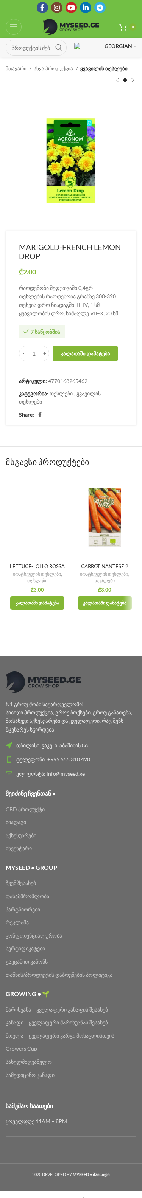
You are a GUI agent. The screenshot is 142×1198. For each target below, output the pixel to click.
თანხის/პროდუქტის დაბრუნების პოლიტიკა (59, 975)
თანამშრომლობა (27, 896)
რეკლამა (17, 922)
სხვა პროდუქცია (54, 68)
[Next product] (132, 80)
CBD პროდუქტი (25, 809)
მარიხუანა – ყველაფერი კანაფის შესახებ (57, 1009)
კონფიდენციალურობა (34, 935)
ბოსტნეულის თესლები (37, 574)
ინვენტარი (19, 848)
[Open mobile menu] (13, 26)
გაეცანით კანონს (27, 961)
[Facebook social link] (42, 7)
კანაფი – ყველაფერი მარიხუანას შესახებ (57, 1022)
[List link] (71, 745)
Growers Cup (21, 1048)
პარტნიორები (23, 909)
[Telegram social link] (100, 7)
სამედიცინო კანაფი (30, 1075)
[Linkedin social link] (85, 7)
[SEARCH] (59, 48)
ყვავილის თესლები (104, 68)
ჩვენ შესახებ (21, 883)
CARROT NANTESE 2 (104, 566)
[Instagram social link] (56, 7)
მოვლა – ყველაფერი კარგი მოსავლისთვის (60, 1035)
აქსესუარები (21, 835)
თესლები (61, 393)
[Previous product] (117, 80)
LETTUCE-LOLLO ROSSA (37, 566)
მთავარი (17, 68)
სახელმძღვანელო (29, 1062)
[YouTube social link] (71, 7)
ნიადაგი (16, 822)
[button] (37, 603)
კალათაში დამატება (85, 353)
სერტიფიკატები (25, 948)
